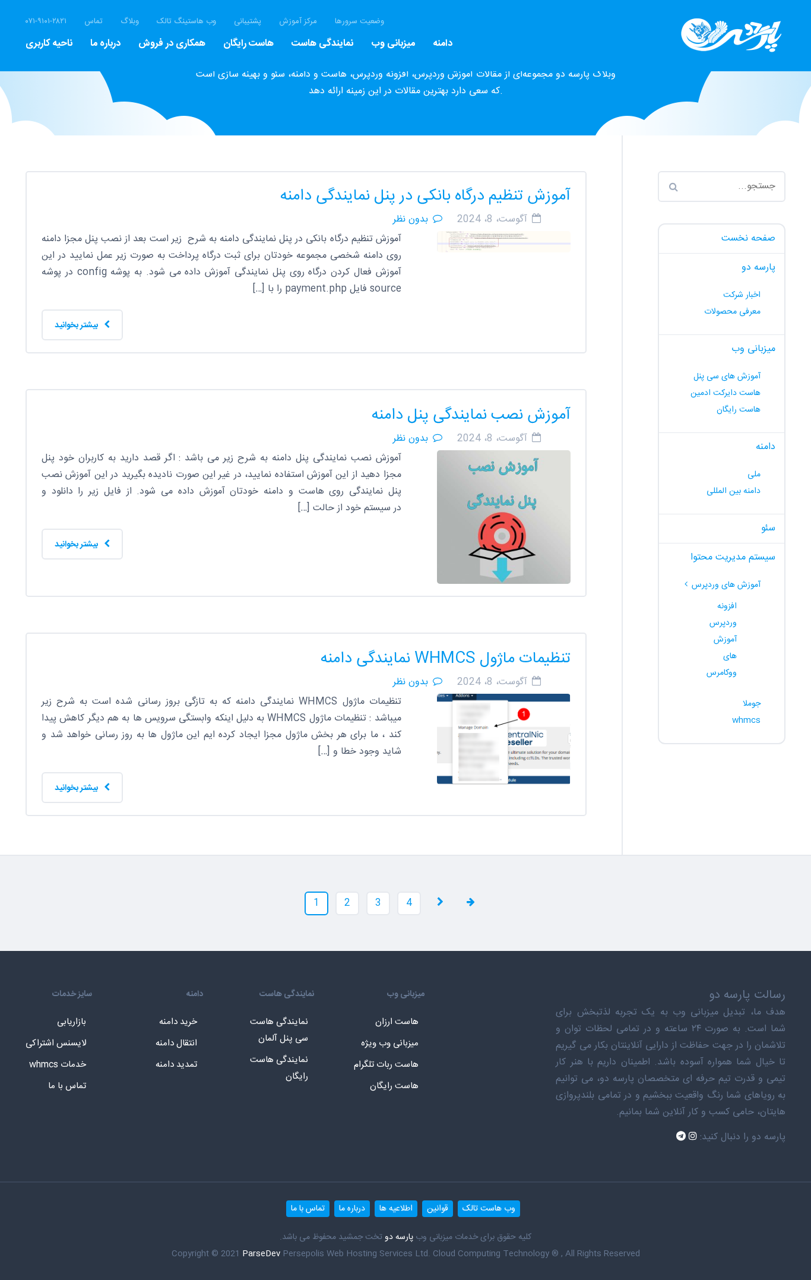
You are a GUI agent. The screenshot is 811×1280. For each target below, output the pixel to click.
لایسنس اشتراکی (56, 1043)
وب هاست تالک (488, 1209)
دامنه (442, 44)
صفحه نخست (748, 238)
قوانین (437, 1209)
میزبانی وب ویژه (390, 1043)
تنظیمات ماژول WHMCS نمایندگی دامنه (446, 659)
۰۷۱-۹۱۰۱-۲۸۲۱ (46, 22)
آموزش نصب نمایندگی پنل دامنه (471, 415)
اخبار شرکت (742, 295)
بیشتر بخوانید (77, 325)
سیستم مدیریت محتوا (732, 557)
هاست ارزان (397, 1021)
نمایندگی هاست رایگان (279, 1068)
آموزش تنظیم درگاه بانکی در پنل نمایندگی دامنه (425, 196)
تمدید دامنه (176, 1064)
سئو (768, 528)
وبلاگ (130, 22)
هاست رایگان (248, 44)
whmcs (746, 720)
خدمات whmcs (57, 1064)
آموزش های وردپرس (726, 585)
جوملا (752, 704)
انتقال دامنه (176, 1043)
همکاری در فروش (171, 44)
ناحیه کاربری (49, 44)
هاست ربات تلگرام (386, 1064)
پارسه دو (758, 268)
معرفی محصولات (732, 312)
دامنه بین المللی (734, 491)
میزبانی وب (393, 44)
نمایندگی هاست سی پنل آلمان (279, 1030)
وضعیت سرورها (359, 22)
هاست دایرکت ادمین (725, 393)
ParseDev (261, 1254)
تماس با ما (67, 1086)
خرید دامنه (178, 1021)
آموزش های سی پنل (727, 376)
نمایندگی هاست (322, 44)
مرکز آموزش (298, 22)
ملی (754, 474)
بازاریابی (71, 1021)
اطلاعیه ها (396, 1209)
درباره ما (105, 44)
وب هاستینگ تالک (186, 22)
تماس (93, 22)
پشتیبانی (247, 22)
